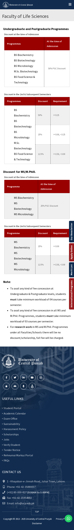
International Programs (71, 293)
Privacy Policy (62, 518)
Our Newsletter (71, 231)
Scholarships (11, 434)
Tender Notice (12, 450)
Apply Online (71, 252)
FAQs (6, 460)
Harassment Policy (15, 429)
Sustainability (12, 423)
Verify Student (12, 444)
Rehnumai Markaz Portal (18, 455)
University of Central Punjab (39, 518)
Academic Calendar (15, 413)
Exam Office (10, 418)
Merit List (71, 269)
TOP (37, 511)
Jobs (6, 439)
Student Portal (12, 408)
